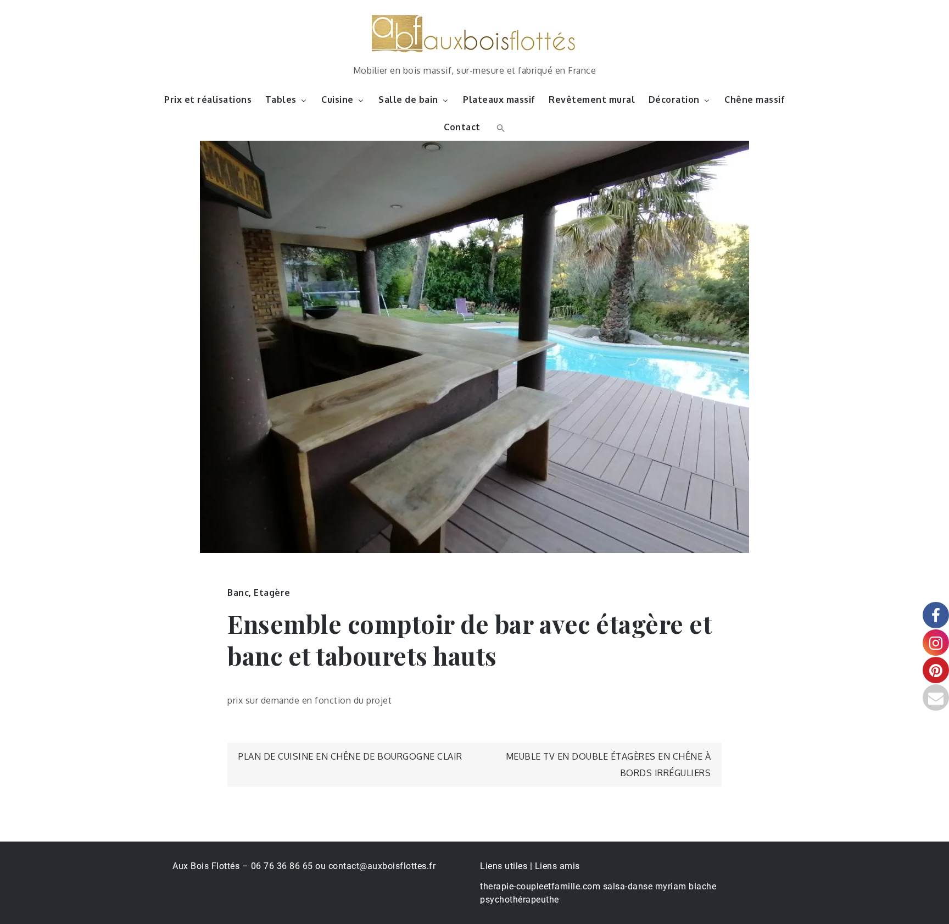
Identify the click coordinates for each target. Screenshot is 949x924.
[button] (499, 127)
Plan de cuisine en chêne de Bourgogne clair (350, 756)
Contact (462, 126)
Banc (238, 592)
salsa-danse (628, 886)
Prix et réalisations (208, 99)
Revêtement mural (592, 99)
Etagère (272, 592)
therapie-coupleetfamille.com (540, 886)
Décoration (674, 99)
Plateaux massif (499, 99)
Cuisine (337, 99)
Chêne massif (754, 99)
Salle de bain (408, 99)
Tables (281, 99)
